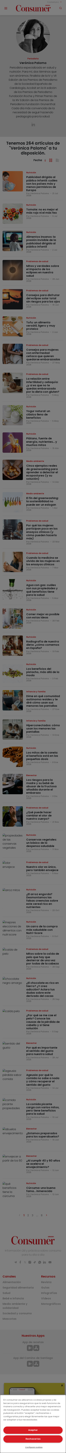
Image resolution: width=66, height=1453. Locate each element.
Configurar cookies (33, 1447)
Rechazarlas (33, 1438)
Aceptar (33, 1430)
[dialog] (33, 1424)
